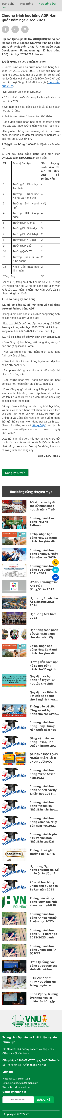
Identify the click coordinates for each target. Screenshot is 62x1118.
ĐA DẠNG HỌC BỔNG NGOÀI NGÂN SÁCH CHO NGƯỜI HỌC (44, 757)
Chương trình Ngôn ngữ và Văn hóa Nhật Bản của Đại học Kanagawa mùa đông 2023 (44, 837)
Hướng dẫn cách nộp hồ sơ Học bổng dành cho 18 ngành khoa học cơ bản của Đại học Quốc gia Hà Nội (44, 665)
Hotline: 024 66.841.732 (16, 1078)
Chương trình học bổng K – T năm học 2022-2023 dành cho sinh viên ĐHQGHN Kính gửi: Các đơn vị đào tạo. (43, 933)
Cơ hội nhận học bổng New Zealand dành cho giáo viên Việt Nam (43, 537)
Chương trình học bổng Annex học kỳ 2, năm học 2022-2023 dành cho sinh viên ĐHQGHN (44, 917)
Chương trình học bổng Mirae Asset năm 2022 (42, 773)
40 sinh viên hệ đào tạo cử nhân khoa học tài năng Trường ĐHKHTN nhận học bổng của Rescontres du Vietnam (44, 505)
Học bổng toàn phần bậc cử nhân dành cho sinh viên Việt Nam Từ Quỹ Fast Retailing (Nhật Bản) (44, 633)
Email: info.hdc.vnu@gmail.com (20, 1082)
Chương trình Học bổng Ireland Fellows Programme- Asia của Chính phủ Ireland (42, 521)
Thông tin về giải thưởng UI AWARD (42, 851)
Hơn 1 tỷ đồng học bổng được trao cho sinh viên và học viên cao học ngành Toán (44, 965)
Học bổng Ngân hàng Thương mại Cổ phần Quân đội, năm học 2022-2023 (44, 869)
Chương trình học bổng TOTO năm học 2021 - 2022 (44, 569)
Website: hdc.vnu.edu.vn (16, 1087)
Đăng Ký (44, 1099)
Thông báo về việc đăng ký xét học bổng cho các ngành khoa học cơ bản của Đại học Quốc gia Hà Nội (44, 710)
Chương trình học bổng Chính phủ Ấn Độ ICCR (43, 949)
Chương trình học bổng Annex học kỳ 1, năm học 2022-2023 (43, 789)
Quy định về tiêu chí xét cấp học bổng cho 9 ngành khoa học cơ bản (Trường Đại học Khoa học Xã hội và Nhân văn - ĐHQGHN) (44, 695)
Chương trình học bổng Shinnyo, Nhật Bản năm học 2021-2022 (44, 553)
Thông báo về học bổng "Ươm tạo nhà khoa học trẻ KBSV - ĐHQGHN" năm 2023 (44, 901)
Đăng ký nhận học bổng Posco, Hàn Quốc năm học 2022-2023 (44, 741)
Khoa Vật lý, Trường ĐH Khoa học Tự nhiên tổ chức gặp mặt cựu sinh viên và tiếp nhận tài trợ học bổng (44, 997)
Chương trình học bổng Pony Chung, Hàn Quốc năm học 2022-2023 (43, 725)
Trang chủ (8, 3)
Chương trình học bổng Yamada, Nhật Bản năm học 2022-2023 (44, 821)
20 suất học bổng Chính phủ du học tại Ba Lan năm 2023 (44, 885)
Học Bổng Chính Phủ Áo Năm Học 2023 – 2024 (44, 601)
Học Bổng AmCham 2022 (43, 615)
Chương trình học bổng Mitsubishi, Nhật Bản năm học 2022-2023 (42, 805)
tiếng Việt (38, 425)
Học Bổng (26, 3)
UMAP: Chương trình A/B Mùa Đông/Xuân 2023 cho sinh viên (44, 585)
